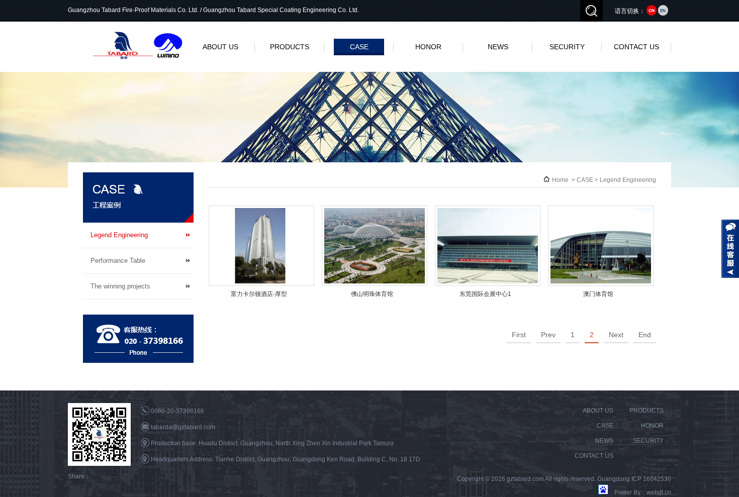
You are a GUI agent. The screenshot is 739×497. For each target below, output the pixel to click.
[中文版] (651, 11)
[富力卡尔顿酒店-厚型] (261, 246)
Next (616, 335)
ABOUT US (220, 47)
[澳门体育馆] (601, 246)
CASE (359, 47)
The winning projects (120, 286)
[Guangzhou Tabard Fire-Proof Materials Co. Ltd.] (138, 45)
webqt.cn (658, 492)
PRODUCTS (289, 47)
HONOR (428, 47)
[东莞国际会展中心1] (487, 246)
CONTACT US (636, 47)
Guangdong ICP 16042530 (634, 478)
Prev (548, 335)
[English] (663, 11)
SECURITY (567, 47)
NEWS (498, 47)
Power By (627, 492)
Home (560, 179)
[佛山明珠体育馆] (374, 246)
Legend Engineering (119, 235)
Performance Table (117, 260)
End (644, 335)
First (519, 335)
